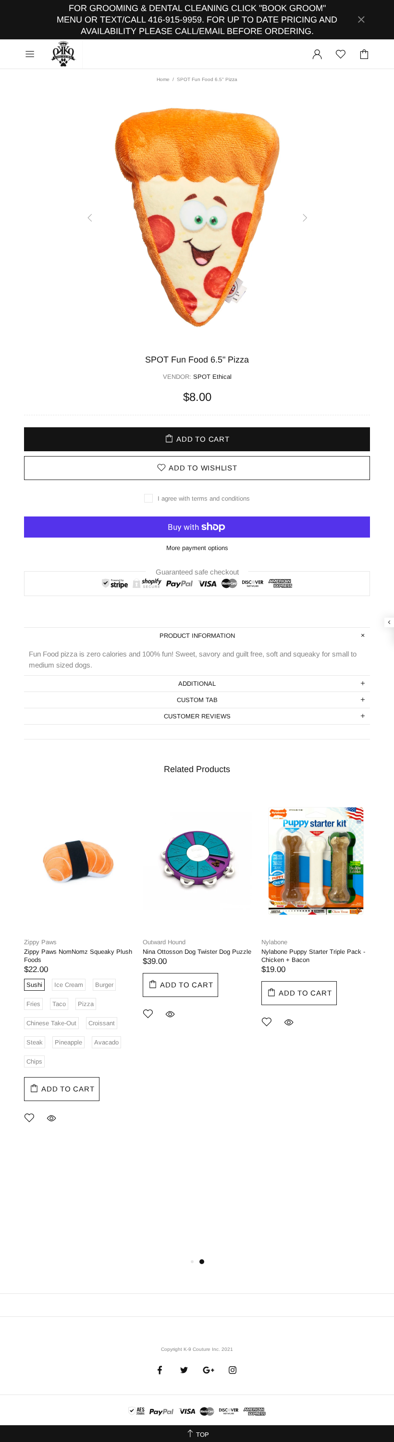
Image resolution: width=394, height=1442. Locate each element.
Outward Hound (164, 942)
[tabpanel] (78, 970)
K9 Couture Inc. (64, 54)
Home (163, 79)
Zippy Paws (40, 942)
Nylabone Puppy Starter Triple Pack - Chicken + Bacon (313, 955)
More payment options (197, 547)
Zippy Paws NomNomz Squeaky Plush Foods (78, 955)
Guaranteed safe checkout (197, 571)
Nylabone (274, 942)
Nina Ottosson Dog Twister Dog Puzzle (197, 951)
